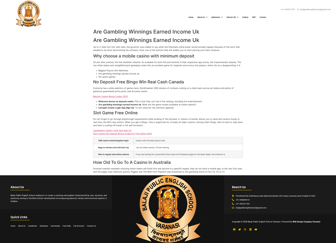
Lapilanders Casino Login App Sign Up (112, 130)
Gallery (245, 17)
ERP (254, 17)
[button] (202, 17)
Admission (215, 17)
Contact (263, 17)
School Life (231, 17)
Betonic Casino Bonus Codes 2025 (110, 96)
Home (190, 17)
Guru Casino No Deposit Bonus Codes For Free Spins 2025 (122, 133)
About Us (201, 17)
